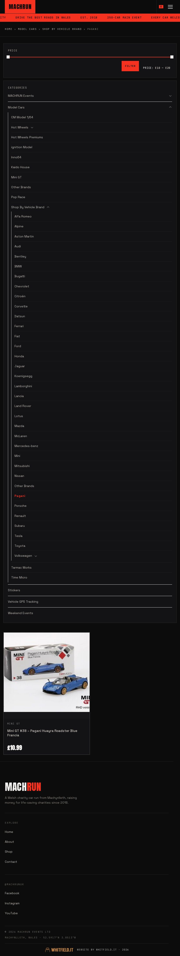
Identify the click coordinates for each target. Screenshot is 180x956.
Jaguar (19, 366)
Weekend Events (20, 613)
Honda (19, 356)
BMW (18, 266)
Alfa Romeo (23, 216)
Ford (17, 346)
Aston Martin (24, 236)
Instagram (12, 903)
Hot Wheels (19, 127)
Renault (20, 516)
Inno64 (16, 157)
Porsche (20, 506)
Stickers (14, 590)
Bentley (20, 256)
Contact (11, 862)
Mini (17, 456)
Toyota (19, 546)
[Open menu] (170, 6)
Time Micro (19, 577)
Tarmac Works (21, 567)
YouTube (11, 913)
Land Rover (22, 406)
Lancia (19, 396)
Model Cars (27, 29)
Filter (130, 66)
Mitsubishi (22, 466)
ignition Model (21, 147)
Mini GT (16, 177)
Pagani (19, 496)
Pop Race (18, 197)
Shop (9, 852)
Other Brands (21, 187)
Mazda (19, 426)
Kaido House (20, 167)
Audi (17, 246)
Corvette (21, 306)
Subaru (19, 526)
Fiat (17, 336)
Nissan (19, 476)
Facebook (12, 893)
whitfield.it (106, 949)
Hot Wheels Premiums (27, 137)
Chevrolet (21, 286)
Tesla (18, 536)
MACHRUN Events (21, 96)
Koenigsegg (23, 376)
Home (8, 29)
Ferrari (19, 326)
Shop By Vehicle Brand (62, 29)
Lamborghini (23, 386)
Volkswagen (23, 556)
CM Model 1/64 (22, 117)
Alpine (18, 226)
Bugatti (19, 276)
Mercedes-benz (26, 446)
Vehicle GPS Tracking (23, 602)
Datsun (19, 316)
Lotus (18, 416)
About (9, 842)
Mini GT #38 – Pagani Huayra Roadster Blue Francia (42, 733)
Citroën (19, 296)
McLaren (20, 436)
